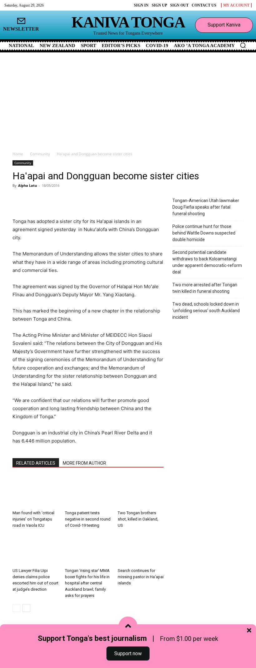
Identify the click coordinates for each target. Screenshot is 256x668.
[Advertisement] (128, 99)
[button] (243, 45)
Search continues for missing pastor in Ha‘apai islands (141, 576)
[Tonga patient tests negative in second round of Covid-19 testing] (88, 491)
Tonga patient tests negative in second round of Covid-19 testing (88, 519)
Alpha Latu (27, 185)
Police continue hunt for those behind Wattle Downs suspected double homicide (203, 233)
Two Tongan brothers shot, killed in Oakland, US (138, 519)
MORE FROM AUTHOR (84, 463)
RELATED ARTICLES (35, 463)
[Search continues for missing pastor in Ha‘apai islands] (141, 549)
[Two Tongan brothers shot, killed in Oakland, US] (141, 491)
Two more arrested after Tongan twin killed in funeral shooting (204, 288)
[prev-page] (16, 608)
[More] (85, 199)
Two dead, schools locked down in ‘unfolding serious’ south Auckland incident (206, 311)
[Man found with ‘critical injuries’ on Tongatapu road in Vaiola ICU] (35, 491)
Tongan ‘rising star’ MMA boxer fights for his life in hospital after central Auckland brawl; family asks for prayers (87, 583)
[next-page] (26, 608)
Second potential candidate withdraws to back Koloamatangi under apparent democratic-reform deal (207, 262)
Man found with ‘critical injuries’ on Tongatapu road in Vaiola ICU (33, 519)
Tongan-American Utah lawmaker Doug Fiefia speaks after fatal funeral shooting (205, 207)
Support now (128, 653)
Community (40, 154)
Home (17, 154)
